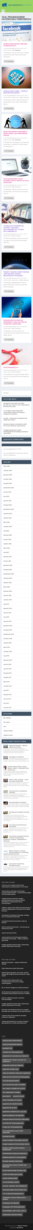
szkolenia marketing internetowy (14, 1190)
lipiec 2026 (6, 466)
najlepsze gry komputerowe (12, 1104)
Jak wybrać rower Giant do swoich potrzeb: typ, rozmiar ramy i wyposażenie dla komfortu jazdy (16, 404)
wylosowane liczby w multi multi (14, 1211)
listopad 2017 (7, 673)
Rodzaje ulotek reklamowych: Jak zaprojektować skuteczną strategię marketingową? (12, 981)
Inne (4, 726)
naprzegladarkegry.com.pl (13, 48)
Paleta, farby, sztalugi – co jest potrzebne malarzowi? (18, 780)
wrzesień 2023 (7, 513)
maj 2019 (6, 604)
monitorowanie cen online (12, 1100)
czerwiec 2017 (7, 686)
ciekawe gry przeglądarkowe (12, 1052)
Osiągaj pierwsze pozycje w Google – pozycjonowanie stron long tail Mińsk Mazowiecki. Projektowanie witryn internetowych (13, 901)
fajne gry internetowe (10, 1069)
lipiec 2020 (6, 587)
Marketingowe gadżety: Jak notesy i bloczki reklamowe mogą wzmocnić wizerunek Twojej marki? (16, 974)
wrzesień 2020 (7, 578)
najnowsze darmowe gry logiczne (14, 1111)
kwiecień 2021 (7, 556)
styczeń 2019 (7, 621)
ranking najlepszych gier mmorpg (14, 1157)
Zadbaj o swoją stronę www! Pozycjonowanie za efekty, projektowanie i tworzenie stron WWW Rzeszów (16, 909)
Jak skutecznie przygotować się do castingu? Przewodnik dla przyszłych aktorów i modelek (16, 992)
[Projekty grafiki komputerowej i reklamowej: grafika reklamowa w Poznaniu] (16, 261)
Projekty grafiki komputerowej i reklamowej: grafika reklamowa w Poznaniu (16, 274)
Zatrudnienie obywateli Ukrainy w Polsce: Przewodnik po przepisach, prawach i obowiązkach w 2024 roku (16, 838)
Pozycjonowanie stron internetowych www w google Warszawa (16, 181)
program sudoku (8, 1136)
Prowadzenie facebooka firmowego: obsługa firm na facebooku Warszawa (15, 322)
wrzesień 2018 (7, 638)
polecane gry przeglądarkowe (13, 1123)
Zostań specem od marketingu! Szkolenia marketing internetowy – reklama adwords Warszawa (15, 938)
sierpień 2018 (7, 643)
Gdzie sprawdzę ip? (10, 367)
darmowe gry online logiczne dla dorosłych (14, 1060)
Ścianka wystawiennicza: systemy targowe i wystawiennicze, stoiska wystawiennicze (13, 228)
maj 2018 (6, 656)
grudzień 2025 (7, 475)
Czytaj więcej (8, 61)
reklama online (7, 50)
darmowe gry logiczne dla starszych (15, 1056)
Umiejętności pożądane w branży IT (19, 812)
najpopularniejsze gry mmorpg (13, 1115)
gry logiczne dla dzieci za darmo (14, 1084)
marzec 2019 (7, 613)
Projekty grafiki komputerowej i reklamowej (14, 1148)
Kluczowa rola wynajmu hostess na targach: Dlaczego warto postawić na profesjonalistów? (16, 1010)
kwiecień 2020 (7, 591)
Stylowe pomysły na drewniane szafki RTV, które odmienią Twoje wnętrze (15, 424)
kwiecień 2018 (7, 660)
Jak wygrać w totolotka (16, 757)
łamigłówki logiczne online (12, 1214)
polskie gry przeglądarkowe (12, 1127)
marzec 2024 (7, 492)
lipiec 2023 (6, 522)
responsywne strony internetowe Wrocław (15, 1166)
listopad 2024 (7, 483)
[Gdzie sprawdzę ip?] (16, 355)
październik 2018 (8, 634)
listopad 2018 (7, 630)
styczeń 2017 (7, 707)
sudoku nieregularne (10, 1178)
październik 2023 (8, 509)
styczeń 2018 (7, 669)
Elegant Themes (22, 1225)
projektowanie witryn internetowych (16, 1144)
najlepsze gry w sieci (10, 1108)
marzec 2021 (7, 561)
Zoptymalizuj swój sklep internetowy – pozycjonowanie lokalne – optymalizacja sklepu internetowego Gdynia (16, 892)
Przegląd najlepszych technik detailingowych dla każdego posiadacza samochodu (15, 431)
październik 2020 (8, 574)
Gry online (6, 722)
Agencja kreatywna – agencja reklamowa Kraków (15, 92)
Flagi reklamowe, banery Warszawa (12, 968)
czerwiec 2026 (7, 470)
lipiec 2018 (6, 647)
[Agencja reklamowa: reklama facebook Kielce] (16, 31)
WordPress (20, 1227)
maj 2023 (6, 531)
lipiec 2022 (6, 548)
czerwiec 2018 (7, 651)
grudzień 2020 (7, 565)
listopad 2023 (7, 505)
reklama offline (7, 97)
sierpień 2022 (7, 544)
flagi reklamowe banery (11, 1081)
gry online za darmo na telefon (14, 1088)
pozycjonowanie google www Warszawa (13, 1131)
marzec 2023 (7, 539)
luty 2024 (6, 496)
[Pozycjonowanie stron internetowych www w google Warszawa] (16, 166)
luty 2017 (6, 703)
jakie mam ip (7, 1096)
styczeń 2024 (7, 500)
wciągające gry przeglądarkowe (14, 1207)
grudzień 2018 (7, 625)
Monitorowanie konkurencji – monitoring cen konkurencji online (16, 133)
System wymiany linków (9, 933)
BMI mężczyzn (7, 1048)
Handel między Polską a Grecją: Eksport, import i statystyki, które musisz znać (18, 768)
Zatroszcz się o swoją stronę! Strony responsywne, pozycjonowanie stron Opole (15, 886)
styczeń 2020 (7, 595)
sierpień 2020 (7, 582)
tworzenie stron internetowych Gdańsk (14, 1198)
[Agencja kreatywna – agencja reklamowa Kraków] (16, 77)
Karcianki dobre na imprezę (17, 802)
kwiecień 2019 (7, 608)
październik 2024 (8, 488)
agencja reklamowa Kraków (12, 1044)
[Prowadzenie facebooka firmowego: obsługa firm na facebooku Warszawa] (16, 307)
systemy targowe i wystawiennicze (15, 1186)
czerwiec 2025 (7, 479)
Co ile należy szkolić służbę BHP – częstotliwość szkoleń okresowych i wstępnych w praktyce (14, 412)
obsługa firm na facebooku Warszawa (16, 1119)
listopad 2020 (7, 569)
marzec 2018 (7, 664)
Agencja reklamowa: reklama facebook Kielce (15, 45)
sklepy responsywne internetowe (14, 1170)
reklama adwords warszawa (12, 1161)
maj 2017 (6, 690)
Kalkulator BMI (18, 1096)
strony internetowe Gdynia (12, 1174)
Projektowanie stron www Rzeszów (15, 1140)
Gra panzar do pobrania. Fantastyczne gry (16, 864)
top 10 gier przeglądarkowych (13, 1194)
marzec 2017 (7, 699)
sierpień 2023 (7, 518)
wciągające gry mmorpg (11, 1203)
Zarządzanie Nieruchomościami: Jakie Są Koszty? (14, 921)
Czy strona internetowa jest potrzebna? (17, 825)
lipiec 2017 (6, 681)
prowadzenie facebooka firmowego (15, 1153)
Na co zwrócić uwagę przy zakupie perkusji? (15, 987)
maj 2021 (6, 552)
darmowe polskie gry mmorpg (13, 1065)
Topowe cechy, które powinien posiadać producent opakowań (14, 1016)
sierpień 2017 (7, 677)
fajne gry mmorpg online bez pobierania (16, 1073)
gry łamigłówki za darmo (11, 1092)
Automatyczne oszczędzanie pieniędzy (18, 791)
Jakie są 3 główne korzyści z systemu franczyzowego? (13, 998)
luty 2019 (6, 617)
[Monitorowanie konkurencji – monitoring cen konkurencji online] (16, 121)
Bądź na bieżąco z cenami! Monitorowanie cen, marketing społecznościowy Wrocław (15, 852)
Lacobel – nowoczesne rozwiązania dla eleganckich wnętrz (15, 419)
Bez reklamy (7, 718)
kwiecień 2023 (7, 535)
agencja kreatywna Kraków (12, 1040)
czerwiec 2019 (7, 600)
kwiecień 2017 (7, 694)
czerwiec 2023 (7, 526)
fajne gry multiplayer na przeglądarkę (16, 1077)
